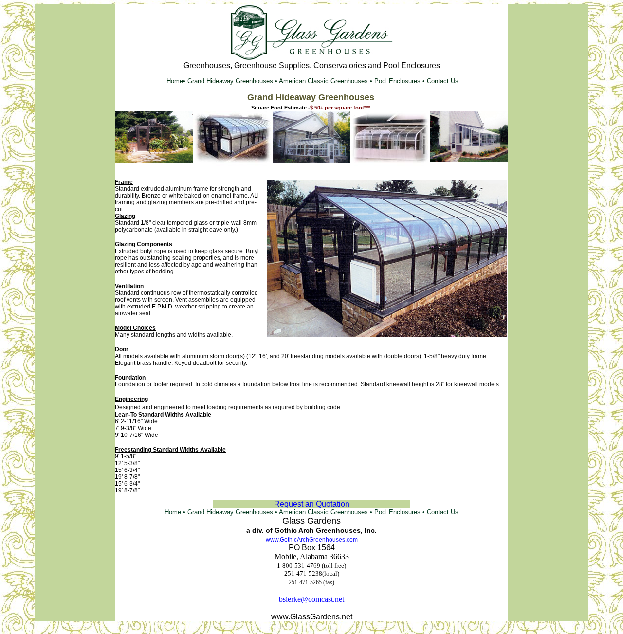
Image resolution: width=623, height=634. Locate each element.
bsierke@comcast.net (311, 599)
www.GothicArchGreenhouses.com (312, 539)
